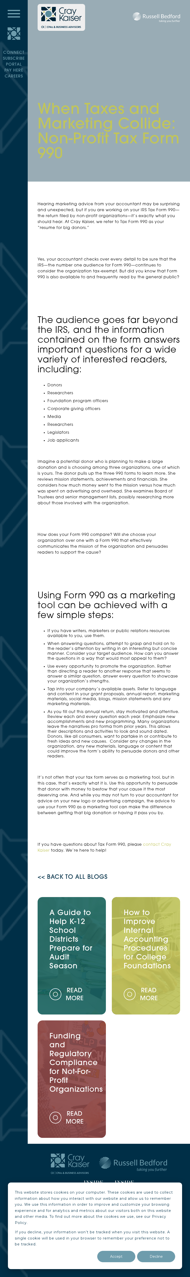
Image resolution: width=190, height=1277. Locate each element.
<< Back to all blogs (73, 877)
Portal (14, 65)
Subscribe (14, 59)
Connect (13, 53)
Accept (116, 1256)
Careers (14, 76)
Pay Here (13, 71)
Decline (156, 1256)
